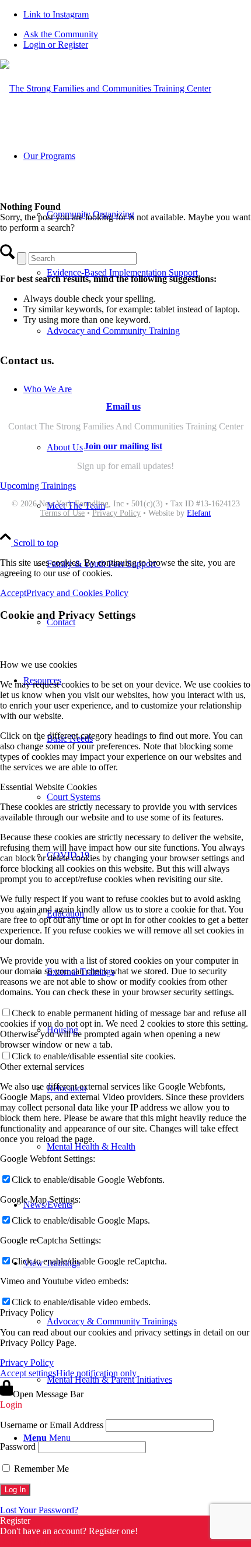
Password (18, 1446)
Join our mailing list (123, 446)
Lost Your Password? (39, 1510)
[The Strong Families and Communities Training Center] (105, 88)
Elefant (199, 513)
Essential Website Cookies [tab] (48, 787)
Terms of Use (62, 513)
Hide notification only (96, 1373)
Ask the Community (60, 34)
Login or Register (55, 45)
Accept (13, 593)
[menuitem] (137, 34)
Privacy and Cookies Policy (77, 593)
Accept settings (28, 1373)
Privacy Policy (116, 513)
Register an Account (37, 1541)
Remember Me (40, 1469)
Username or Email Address (51, 1425)
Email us (123, 406)
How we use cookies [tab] (38, 664)
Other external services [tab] (42, 1067)
